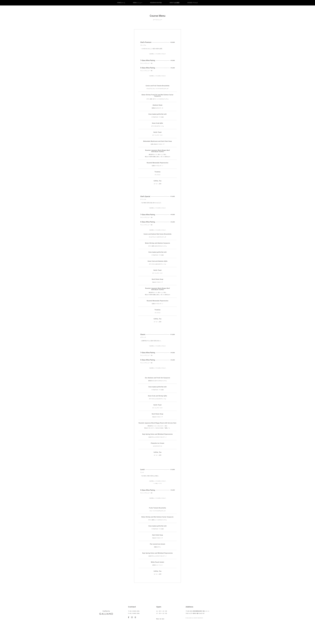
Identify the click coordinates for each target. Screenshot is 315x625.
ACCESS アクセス (192, 2)
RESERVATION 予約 (156, 2)
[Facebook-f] (128, 617)
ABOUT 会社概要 (174, 2)
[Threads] (135, 617)
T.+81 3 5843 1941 (134, 611)
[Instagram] (132, 617)
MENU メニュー (137, 2)
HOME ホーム (121, 2)
